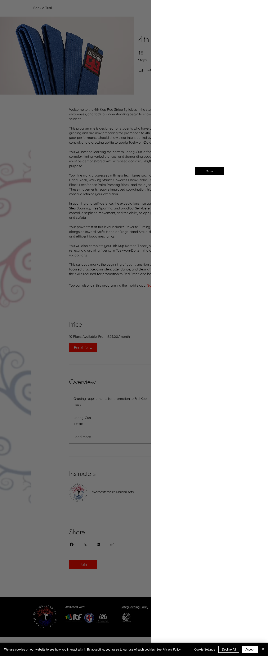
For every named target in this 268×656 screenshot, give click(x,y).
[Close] (262, 649)
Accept (249, 649)
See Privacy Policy (168, 649)
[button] (258, 8)
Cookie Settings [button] (204, 649)
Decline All (229, 649)
